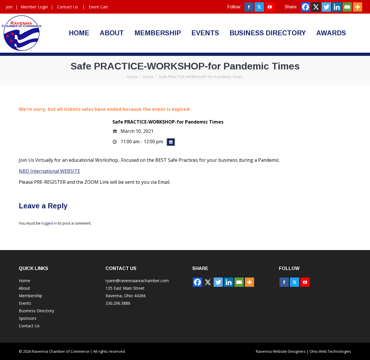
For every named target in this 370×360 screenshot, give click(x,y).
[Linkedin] (336, 7)
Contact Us (67, 7)
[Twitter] (326, 7)
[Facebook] (305, 7)
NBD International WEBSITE (49, 171)
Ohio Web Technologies (330, 351)
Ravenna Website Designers (281, 351)
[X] (316, 7)
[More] (357, 7)
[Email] (347, 7)
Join (9, 7)
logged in (49, 223)
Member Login (34, 7)
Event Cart (98, 7)
